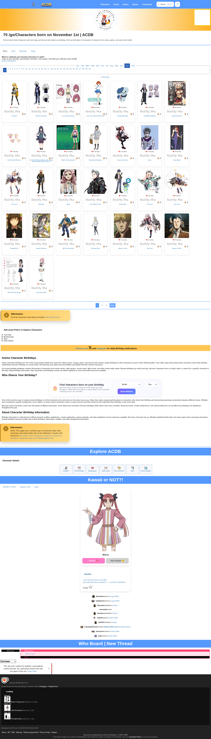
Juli (107, 66)
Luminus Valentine (117, 582)
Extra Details (8, 341)
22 (64, 69)
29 (86, 69)
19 (55, 69)
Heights (66, 471)
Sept (116, 66)
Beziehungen (9, 337)
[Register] (12, 61)
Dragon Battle (114, 596)
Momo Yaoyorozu (17, 702)
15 (42, 69)
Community (147, 4)
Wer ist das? (30, 654)
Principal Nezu (16, 719)
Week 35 (7, 704)
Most (13, 51)
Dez (133, 66)
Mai (97, 66)
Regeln (54, 732)
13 (36, 69)
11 (29, 69)
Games (126, 4)
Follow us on (82, 348)
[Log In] (5, 61)
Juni (102, 66)
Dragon (115, 605)
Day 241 (7, 712)
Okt (121, 66)
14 (39, 69)
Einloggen (43, 686)
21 (61, 69)
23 (67, 69)
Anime (116, 4)
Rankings (23, 51)
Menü (5, 51)
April (93, 66)
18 (52, 69)
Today (33, 51)
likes (86, 588)
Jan (77, 66)
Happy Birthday (126, 627)
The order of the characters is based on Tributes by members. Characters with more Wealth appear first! (36, 436)
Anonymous (28, 651)
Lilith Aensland (16, 710)
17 (48, 69)
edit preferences (52, 317)
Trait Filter (7, 335)
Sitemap (19, 732)
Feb (82, 66)
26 (77, 69)
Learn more (32, 671)
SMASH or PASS (9, 487)
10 (26, 69)
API (9, 732)
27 (80, 69)
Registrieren (53, 686)
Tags (5, 339)
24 (71, 69)
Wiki (13, 732)
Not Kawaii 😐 (117, 560)
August (7, 695)
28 (83, 69)
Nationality (106, 471)
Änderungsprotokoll (30, 732)
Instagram (101, 348)
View (26, 657)
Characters (105, 4)
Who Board (91, 643)
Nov (127, 66)
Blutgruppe (92, 471)
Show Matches (126, 391)
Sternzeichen (119, 471)
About (4, 732)
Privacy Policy (45, 732)
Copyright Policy (135, 737)
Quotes (135, 4)
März (88, 66)
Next (112, 305)
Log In (177, 4)
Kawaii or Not (25, 487)
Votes (36, 487)
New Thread (119, 643)
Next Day (106, 77)
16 (45, 69)
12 (32, 69)
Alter (132, 471)
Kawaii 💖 (94, 560)
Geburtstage (79, 471)
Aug (111, 66)
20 (58, 69)
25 (74, 69)
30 (90, 69)
